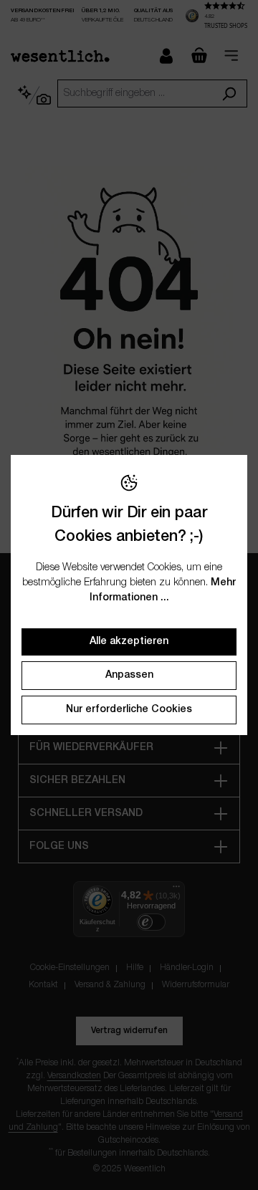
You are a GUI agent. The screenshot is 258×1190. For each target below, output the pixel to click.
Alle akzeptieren (129, 641)
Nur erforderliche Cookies (129, 709)
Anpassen (129, 675)
